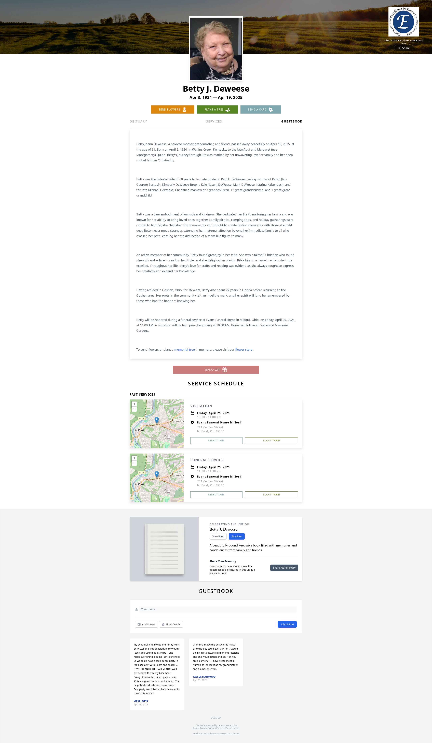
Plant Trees (271, 440)
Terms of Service (225, 728)
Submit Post (287, 624)
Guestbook (291, 121)
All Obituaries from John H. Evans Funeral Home (403, 42)
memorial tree (184, 349)
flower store (243, 349)
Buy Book (237, 536)
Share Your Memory (284, 567)
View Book (218, 536)
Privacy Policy (206, 728)
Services (214, 121)
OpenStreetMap (219, 733)
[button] (157, 420)
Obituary (138, 121)
